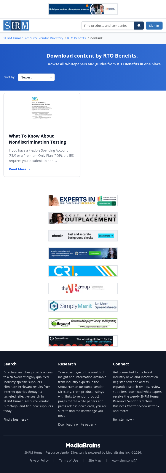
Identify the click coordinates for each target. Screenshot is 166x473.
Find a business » (16, 419)
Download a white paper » (77, 424)
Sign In (154, 25)
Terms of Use (68, 460)
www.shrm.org (123, 460)
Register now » (123, 419)
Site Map (94, 460)
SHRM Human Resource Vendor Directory (33, 38)
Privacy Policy (39, 460)
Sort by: (9, 77)
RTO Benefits (76, 38)
